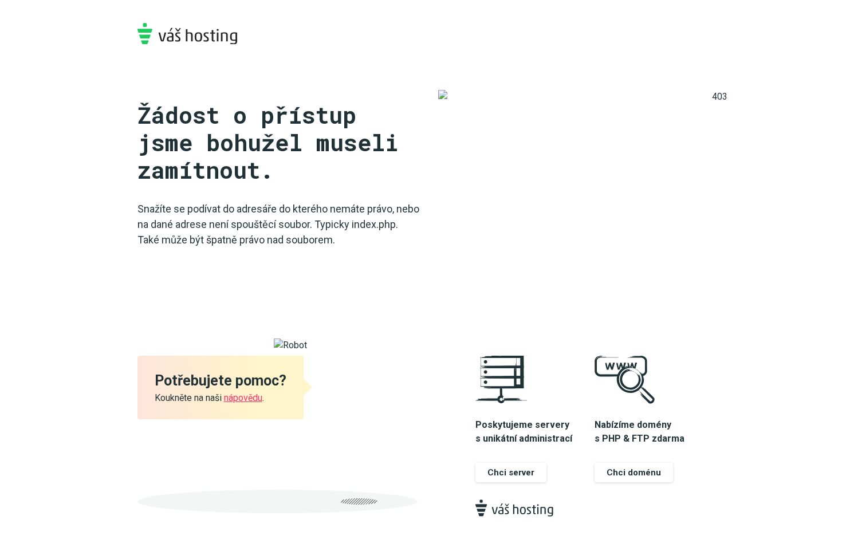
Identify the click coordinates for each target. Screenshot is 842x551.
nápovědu (243, 397)
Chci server (510, 472)
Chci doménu (634, 472)
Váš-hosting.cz (187, 33)
